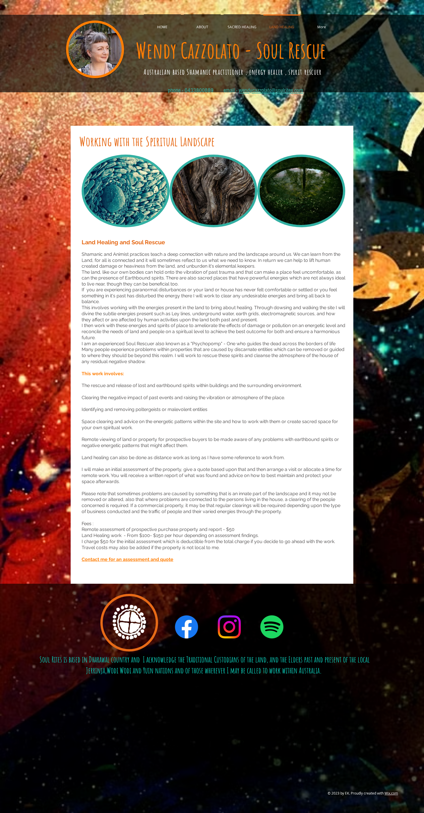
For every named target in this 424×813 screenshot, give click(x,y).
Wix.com (391, 793)
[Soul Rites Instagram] (229, 626)
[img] (126, 191)
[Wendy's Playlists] (271, 626)
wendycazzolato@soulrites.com (271, 90)
